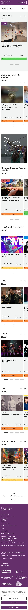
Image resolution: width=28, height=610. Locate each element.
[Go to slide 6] (17, 64)
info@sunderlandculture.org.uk (9, 525)
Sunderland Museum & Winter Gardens (13, 545)
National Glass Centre (7, 540)
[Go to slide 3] (17, 63)
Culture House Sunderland (9, 538)
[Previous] (21, 16)
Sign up (13, 500)
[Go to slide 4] (22, 63)
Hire (2, 528)
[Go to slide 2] (11, 63)
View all (3, 19)
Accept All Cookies (14, 607)
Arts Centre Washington (8, 536)
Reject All (14, 602)
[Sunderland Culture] (5, 2)
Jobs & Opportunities (7, 533)
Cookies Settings (14, 598)
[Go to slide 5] (11, 64)
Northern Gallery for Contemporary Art (13, 543)
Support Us (4, 531)
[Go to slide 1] (6, 63)
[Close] (26, 589)
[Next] (25, 16)
